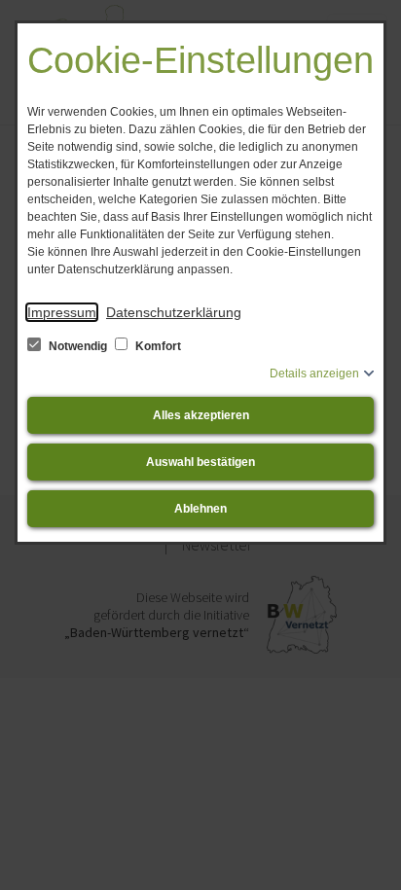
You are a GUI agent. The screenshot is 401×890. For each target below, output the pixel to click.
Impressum (61, 312)
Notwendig (78, 346)
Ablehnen (200, 509)
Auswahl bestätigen (200, 462)
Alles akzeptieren (201, 415)
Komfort (156, 346)
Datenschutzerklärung (173, 312)
